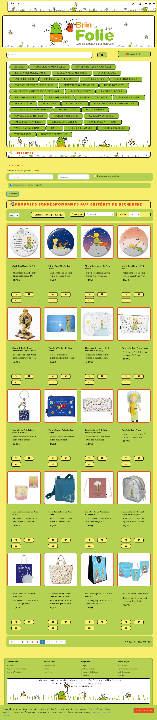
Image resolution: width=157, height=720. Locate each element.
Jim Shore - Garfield (26, 97)
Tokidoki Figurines (113, 128)
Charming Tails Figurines (59, 79)
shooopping (74, 683)
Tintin (54, 128)
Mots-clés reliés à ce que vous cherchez (22, 171)
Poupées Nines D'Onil (66, 116)
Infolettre (121, 675)
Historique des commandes (128, 669)
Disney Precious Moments (79, 85)
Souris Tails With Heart (102, 122)
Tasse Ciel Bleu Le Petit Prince (135, 594)
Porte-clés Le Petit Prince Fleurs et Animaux (23, 431)
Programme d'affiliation (89, 672)
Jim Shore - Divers (111, 91)
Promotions (85, 675)
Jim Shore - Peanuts (129, 97)
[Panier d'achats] (150, 4)
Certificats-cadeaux (88, 669)
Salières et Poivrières (27, 122)
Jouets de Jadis (23, 103)
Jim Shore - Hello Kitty (93, 97)
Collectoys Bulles (125, 79)
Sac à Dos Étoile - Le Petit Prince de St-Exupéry (133, 513)
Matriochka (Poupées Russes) (31, 110)
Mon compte (122, 666)
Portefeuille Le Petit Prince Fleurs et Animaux (97, 431)
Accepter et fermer (144, 710)
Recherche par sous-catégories (108, 176)
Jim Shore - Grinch (59, 97)
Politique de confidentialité (16, 669)
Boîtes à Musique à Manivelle (93, 67)
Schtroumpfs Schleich (65, 122)
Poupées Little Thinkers (29, 116)
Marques (84, 666)
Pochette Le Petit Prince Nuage (135, 348)
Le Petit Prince (75, 103)
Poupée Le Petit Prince (131, 430)
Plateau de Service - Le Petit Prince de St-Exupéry (97, 349)
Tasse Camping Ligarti (27, 128)
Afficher (123, 214)
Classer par (77, 214)
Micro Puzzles (67, 110)
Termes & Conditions (14, 672)
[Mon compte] (141, 4)
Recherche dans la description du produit (27, 185)
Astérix (19, 67)
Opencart (116, 680)
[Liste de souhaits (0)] (146, 4)
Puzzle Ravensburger (101, 116)
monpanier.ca (98, 683)
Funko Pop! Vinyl (114, 85)
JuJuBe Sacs (49, 103)
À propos (10, 666)
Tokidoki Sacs (22, 134)
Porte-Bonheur (95, 110)
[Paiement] (154, 4)
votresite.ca (83, 680)
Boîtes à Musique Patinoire (30, 73)
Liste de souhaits (124, 672)
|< (12, 642)
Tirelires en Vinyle (80, 128)
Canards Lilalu (107, 73)
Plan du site (48, 672)
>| (62, 642)
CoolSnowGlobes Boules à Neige (33, 85)
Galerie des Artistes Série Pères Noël (36, 91)
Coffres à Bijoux (94, 79)
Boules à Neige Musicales (72, 73)
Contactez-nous (49, 666)
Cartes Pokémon (24, 79)
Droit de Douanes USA (54, 134)
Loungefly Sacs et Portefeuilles (114, 103)
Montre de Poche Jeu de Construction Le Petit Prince (24, 349)
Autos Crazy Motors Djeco (49, 67)
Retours (47, 669)
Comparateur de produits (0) (49, 215)
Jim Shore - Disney (80, 91)
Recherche (25, 153)
